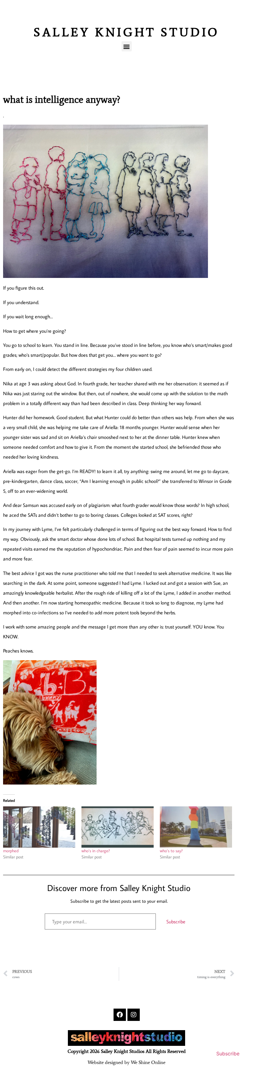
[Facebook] (120, 1015)
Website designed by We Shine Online (126, 1062)
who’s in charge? (95, 850)
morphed (11, 850)
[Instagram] (133, 1015)
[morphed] (39, 827)
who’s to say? (171, 850)
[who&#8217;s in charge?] (117, 827)
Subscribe (175, 921)
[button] (127, 46)
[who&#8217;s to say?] (196, 827)
